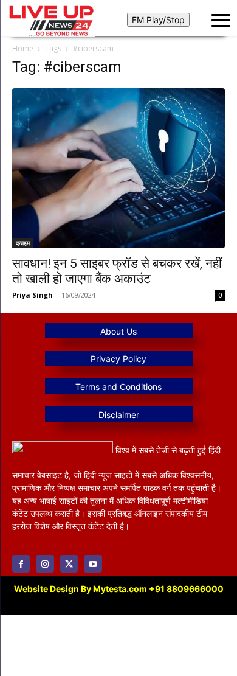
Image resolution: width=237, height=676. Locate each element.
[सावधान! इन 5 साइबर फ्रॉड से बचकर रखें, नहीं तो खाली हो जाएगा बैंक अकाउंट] (118, 168)
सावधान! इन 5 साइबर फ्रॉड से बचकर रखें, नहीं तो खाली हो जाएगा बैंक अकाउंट (117, 271)
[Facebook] (21, 564)
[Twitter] (69, 564)
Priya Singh (32, 294)
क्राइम (23, 243)
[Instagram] (44, 564)
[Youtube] (92, 564)
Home (22, 48)
